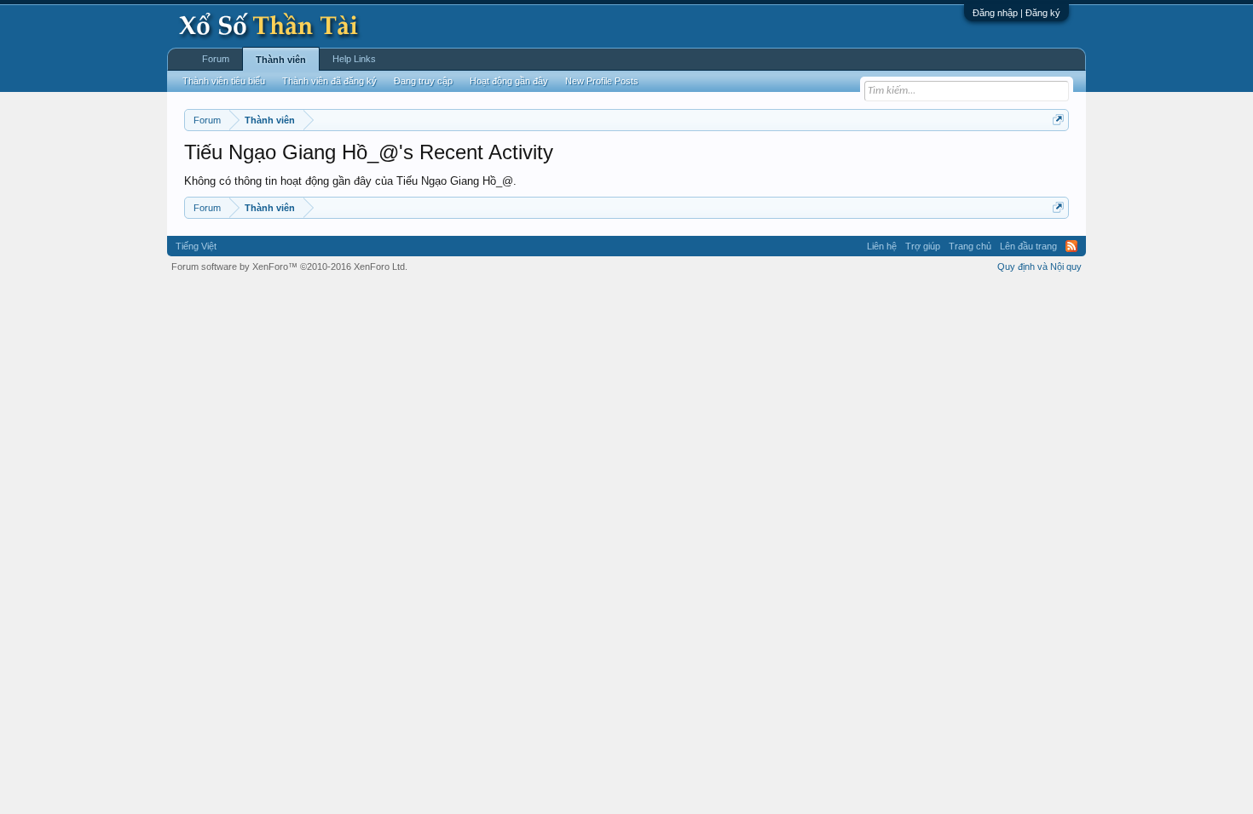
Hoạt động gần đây (509, 81)
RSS (1071, 246)
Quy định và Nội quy (1039, 266)
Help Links (354, 59)
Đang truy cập (423, 81)
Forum (215, 59)
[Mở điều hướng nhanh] (1058, 119)
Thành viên (281, 59)
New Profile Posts (601, 81)
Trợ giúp (922, 246)
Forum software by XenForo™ (289, 266)
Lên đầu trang (1028, 246)
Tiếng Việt (196, 246)
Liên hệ (882, 246)
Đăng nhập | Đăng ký (1016, 13)
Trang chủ (970, 246)
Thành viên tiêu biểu (223, 81)
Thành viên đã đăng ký (329, 81)
